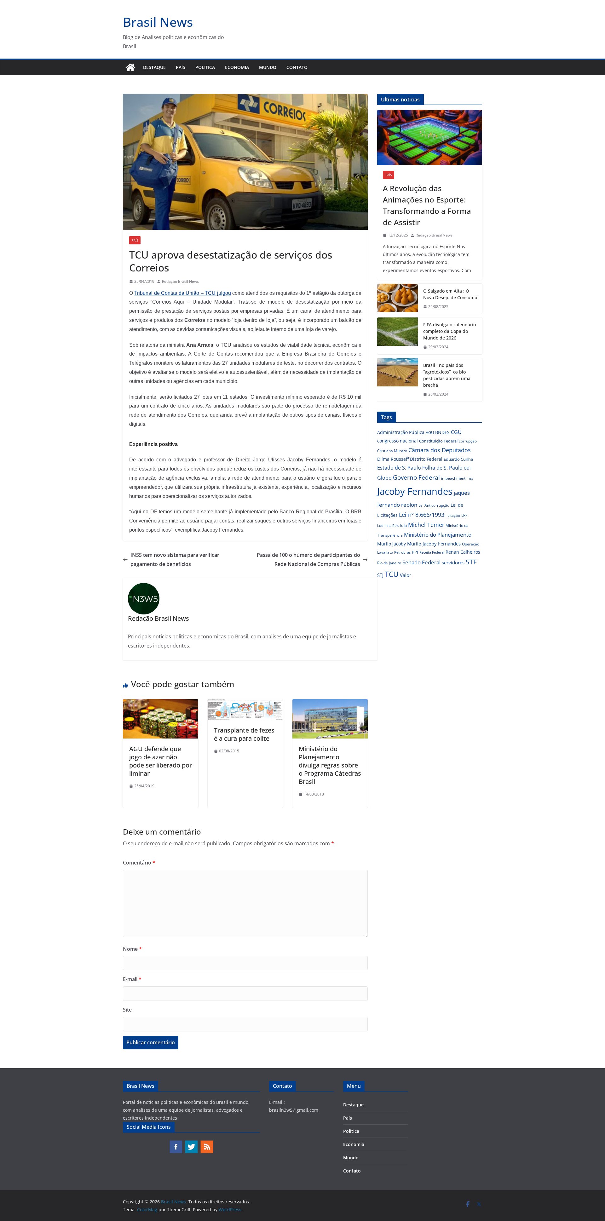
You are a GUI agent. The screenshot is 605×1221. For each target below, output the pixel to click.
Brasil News (158, 22)
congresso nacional (397, 441)
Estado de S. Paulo (399, 467)
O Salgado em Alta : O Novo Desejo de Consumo (450, 294)
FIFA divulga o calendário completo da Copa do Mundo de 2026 (449, 331)
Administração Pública (400, 432)
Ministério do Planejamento (437, 534)
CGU (456, 432)
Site (127, 1009)
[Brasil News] (130, 67)
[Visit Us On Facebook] (175, 1143)
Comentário (139, 862)
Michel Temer (426, 524)
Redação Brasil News (180, 281)
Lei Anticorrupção (433, 505)
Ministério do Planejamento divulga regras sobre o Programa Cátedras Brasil (330, 765)
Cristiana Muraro (392, 450)
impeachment (453, 478)
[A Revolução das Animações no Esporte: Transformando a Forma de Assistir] (429, 137)
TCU (392, 574)
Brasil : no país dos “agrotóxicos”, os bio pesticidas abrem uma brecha (446, 375)
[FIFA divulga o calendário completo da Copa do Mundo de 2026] (397, 335)
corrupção (468, 441)
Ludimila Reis (388, 525)
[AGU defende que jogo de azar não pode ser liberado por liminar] (160, 703)
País (180, 67)
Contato (297, 67)
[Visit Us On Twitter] (191, 1143)
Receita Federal (431, 552)
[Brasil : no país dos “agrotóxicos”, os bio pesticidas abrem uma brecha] (397, 380)
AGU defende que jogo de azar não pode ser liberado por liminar (160, 761)
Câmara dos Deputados (439, 450)
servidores (453, 562)
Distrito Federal (426, 459)
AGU (430, 432)
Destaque (154, 67)
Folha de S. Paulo (442, 467)
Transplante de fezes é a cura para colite (244, 734)
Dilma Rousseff (393, 459)
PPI (415, 552)
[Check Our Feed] (206, 1143)
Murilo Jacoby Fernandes (434, 543)
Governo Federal (416, 477)
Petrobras (402, 552)
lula (403, 525)
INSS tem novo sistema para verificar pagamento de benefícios (174, 559)
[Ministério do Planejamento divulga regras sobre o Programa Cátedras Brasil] (330, 703)
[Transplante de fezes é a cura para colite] (245, 703)
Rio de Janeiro (389, 562)
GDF (467, 468)
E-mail (132, 979)
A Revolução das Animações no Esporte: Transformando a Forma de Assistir (427, 205)
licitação (453, 515)
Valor (405, 575)
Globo (384, 477)
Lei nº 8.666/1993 (421, 514)
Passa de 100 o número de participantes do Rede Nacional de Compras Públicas (308, 559)
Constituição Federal (438, 441)
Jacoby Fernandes (414, 491)
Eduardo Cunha (458, 459)
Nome (132, 948)
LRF (464, 515)
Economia (237, 67)
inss (470, 478)
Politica (205, 67)
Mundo (267, 67)
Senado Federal (421, 562)
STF (471, 561)
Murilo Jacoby (391, 544)
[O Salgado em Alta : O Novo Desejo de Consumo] (397, 299)
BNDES (442, 432)
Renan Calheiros (463, 552)
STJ (380, 575)
